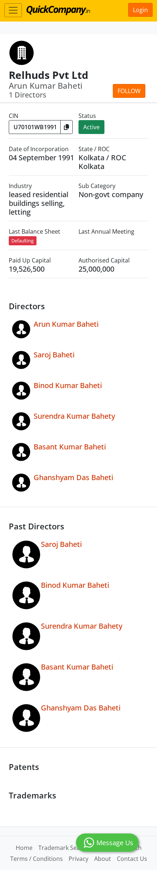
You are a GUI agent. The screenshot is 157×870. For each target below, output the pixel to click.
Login (140, 10)
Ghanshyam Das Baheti (73, 477)
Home (24, 848)
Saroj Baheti (54, 355)
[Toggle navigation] (13, 10)
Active (91, 127)
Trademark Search (63, 848)
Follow (129, 91)
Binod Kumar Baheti (68, 385)
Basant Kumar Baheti (70, 447)
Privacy (78, 859)
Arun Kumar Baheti (66, 324)
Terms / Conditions (36, 859)
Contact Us (132, 859)
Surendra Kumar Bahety (74, 416)
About (102, 859)
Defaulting (22, 240)
